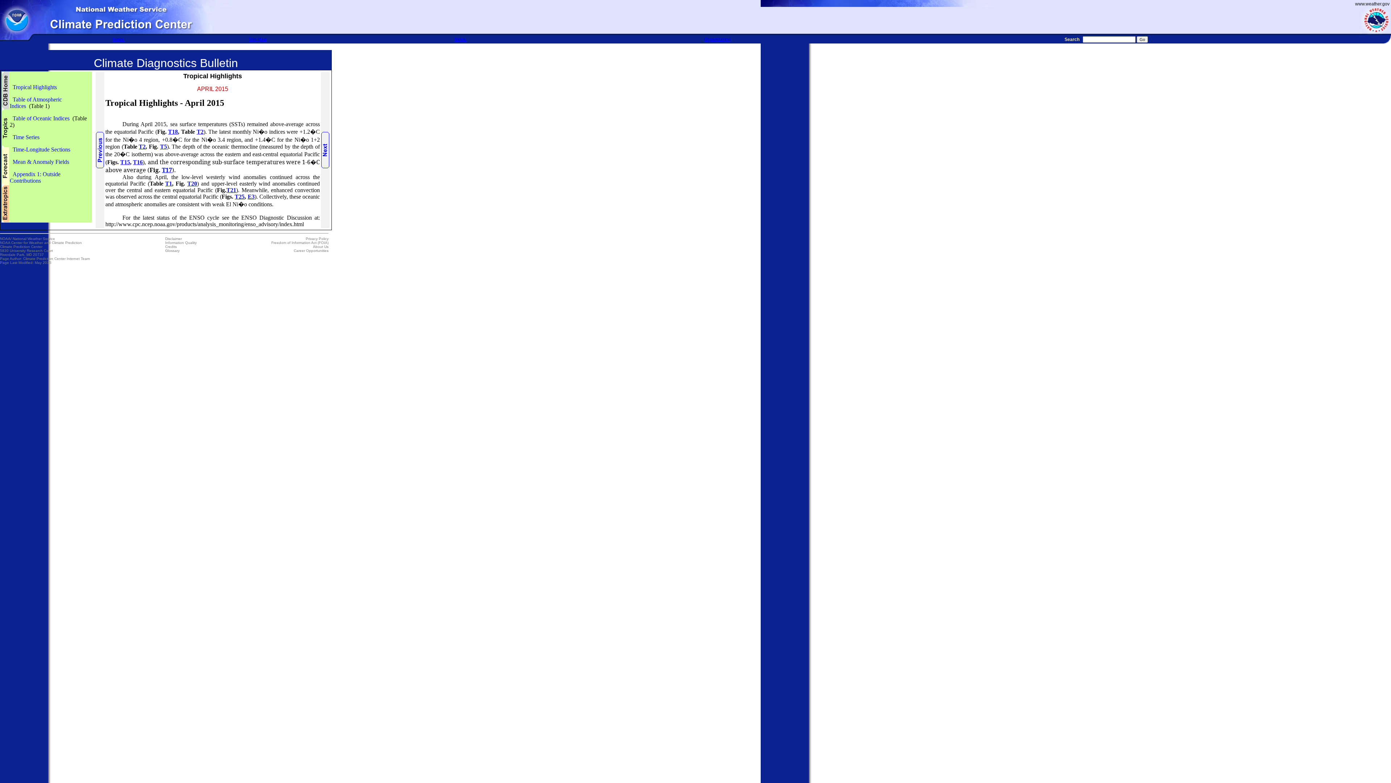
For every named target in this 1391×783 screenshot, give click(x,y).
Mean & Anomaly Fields (39, 162)
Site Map (258, 39)
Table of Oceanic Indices (40, 118)
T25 (240, 197)
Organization (718, 39)
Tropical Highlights (33, 87)
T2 (200, 132)
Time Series (24, 137)
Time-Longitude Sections (40, 149)
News (460, 39)
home (118, 39)
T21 (231, 190)
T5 (163, 147)
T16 (138, 162)
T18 (173, 132)
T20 (192, 184)
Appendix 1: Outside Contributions (35, 177)
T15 (125, 162)
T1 (168, 184)
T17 (167, 170)
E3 (251, 197)
